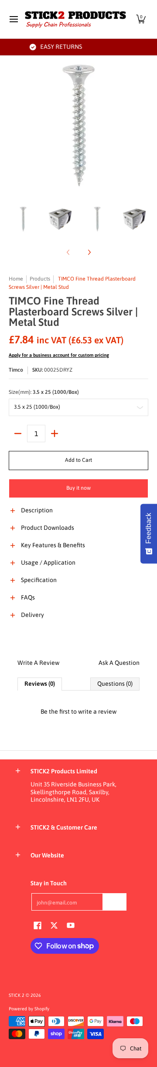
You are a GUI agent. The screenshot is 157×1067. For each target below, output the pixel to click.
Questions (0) (115, 683)
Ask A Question (119, 662)
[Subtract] (18, 433)
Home (16, 279)
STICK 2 (16, 995)
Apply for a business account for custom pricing (59, 355)
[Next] (142, 125)
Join (114, 901)
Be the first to (78, 711)
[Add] (54, 433)
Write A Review (38, 662)
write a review (97, 711)
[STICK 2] (75, 19)
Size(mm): (44, 392)
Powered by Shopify (29, 1008)
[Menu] (13, 19)
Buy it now (78, 488)
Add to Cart (78, 460)
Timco (16, 370)
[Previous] (14, 125)
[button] (140, 19)
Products (40, 279)
